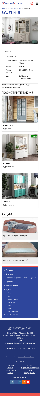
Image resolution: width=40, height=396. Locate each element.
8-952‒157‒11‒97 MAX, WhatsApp (31, 3)
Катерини (7, 163)
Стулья (9, 308)
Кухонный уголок (12, 311)
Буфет (20, 8)
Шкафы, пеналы (12, 314)
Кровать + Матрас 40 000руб (15, 235)
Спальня (9, 274)
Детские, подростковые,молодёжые (21, 278)
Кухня (15, 8)
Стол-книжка (11, 302)
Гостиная (9, 270)
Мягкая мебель (12, 285)
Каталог (10, 8)
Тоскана (6, 201)
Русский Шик (12, 3)
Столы (9, 305)
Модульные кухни (12, 293)
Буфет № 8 (8, 125)
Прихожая (10, 281)
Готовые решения (12, 299)
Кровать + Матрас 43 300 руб (15, 260)
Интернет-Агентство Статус (26, 357)
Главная (4, 8)
